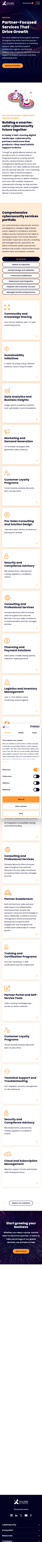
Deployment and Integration (21, 281)
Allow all (21, 799)
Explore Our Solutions (21, 1203)
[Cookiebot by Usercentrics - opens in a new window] (30, 726)
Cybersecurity (9, 1525)
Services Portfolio (12, 66)
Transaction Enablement (21, 276)
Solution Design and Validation (21, 270)
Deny (21, 813)
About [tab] (34, 733)
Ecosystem (7, 1530)
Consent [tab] (7, 733)
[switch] (36, 776)
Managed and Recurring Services (21, 292)
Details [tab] (21, 733)
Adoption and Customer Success (21, 287)
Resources (7, 1536)
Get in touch (21, 1251)
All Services (21, 259)
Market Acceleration (21, 264)
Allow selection (21, 806)
